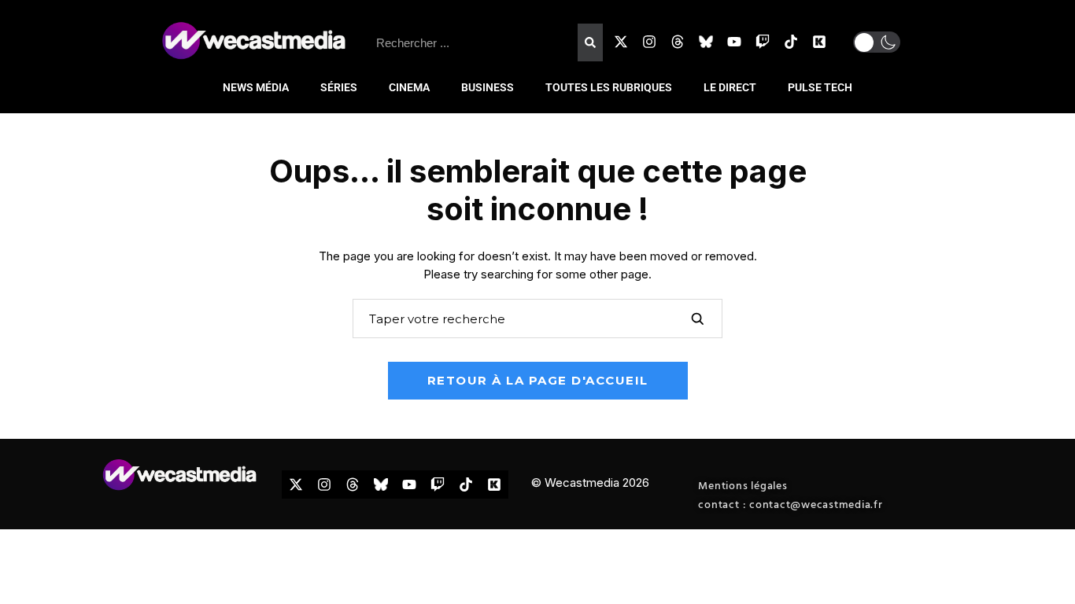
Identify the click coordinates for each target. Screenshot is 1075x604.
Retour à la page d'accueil (537, 380)
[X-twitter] (621, 42)
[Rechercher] (590, 42)
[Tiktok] (791, 42)
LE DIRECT (730, 87)
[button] (876, 42)
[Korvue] (819, 42)
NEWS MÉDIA (256, 87)
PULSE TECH (820, 87)
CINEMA (409, 87)
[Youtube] (734, 42)
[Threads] (677, 42)
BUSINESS (487, 87)
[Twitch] (762, 42)
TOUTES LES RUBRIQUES (608, 87)
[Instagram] (649, 42)
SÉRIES (338, 87)
